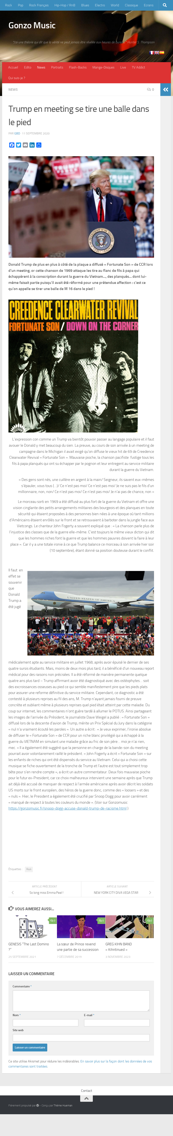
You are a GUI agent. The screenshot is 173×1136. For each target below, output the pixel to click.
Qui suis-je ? (16, 78)
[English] (156, 52)
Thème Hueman (63, 1105)
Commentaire (22, 986)
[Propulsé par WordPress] (37, 1105)
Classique (131, 5)
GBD (17, 133)
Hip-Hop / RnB (64, 5)
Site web (18, 1030)
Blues (85, 5)
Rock (8, 5)
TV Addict (138, 67)
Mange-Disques (103, 67)
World (115, 5)
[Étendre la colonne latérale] (165, 89)
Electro (100, 5)
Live (123, 67)
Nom (17, 1015)
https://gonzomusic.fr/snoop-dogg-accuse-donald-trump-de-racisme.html (67, 808)
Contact (86, 1091)
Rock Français (39, 5)
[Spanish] (161, 52)
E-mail (89, 1015)
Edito (27, 67)
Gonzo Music (32, 25)
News (41, 67)
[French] (151, 52)
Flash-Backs (77, 67)
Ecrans (148, 5)
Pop (20, 5)
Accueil (13, 67)
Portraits (57, 67)
